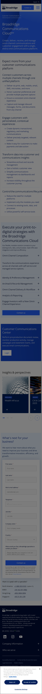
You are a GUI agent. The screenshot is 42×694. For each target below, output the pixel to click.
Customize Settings (21, 689)
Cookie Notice (13, 676)
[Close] (40, 669)
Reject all (12, 682)
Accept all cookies (30, 682)
